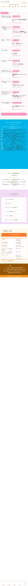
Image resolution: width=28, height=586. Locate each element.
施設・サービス (8, 203)
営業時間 (24, 2)
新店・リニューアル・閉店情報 (11, 219)
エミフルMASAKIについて (10, 211)
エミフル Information (9, 199)
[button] (3, 6)
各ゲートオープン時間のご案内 (7, 260)
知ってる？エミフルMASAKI (11, 207)
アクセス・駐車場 (9, 215)
